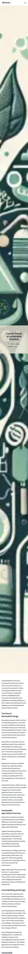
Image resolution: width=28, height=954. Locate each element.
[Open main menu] (25, 3)
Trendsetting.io (15, 344)
